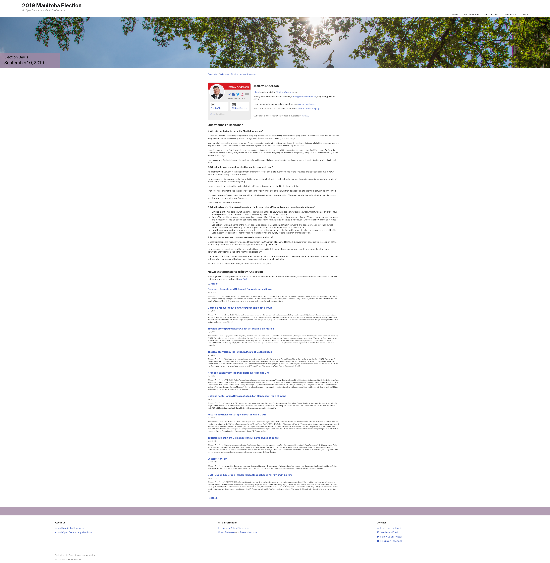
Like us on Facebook (390, 541)
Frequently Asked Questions (233, 528)
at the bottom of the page (307, 108)
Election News (491, 14)
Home (454, 14)
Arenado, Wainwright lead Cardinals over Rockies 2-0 (238, 372)
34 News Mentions (239, 108)
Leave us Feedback (390, 528)
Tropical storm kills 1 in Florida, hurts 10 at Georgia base (240, 351)
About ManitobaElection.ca (70, 528)
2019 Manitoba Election (51, 5)
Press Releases (226, 532)
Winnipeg (224, 74)
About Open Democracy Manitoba (73, 532)
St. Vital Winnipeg (284, 92)
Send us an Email (388, 532)
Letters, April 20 (217, 458)
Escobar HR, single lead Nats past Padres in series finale (240, 289)
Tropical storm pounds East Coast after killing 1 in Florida (241, 328)
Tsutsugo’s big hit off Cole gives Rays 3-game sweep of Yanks (243, 437)
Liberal (213, 114)
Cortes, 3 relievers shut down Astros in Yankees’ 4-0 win (240, 307)
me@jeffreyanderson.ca (304, 96)
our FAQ (305, 115)
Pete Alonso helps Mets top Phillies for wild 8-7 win (237, 414)
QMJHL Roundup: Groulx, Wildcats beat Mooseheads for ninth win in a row (250, 474)
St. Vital (234, 74)
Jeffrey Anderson (248, 74)
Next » (215, 284)
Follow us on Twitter (390, 536)
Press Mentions (248, 532)
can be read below (306, 104)
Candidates (213, 74)
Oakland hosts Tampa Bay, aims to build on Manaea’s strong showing (247, 396)
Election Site (216, 108)
